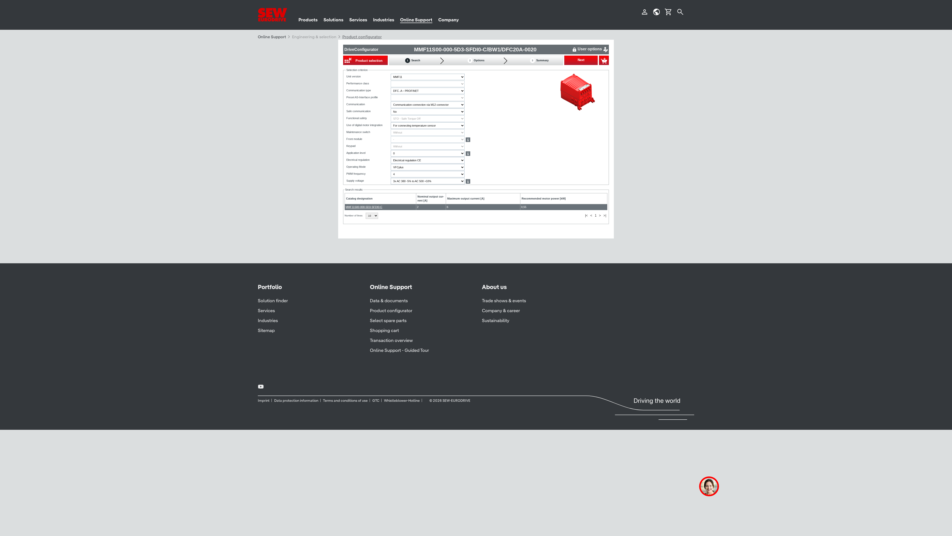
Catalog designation (359, 198)
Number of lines (354, 215)
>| (604, 215)
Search (413, 60)
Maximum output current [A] (465, 198)
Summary (540, 60)
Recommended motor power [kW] (544, 198)
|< (586, 215)
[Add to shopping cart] (604, 60)
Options (476, 60)
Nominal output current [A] (430, 198)
